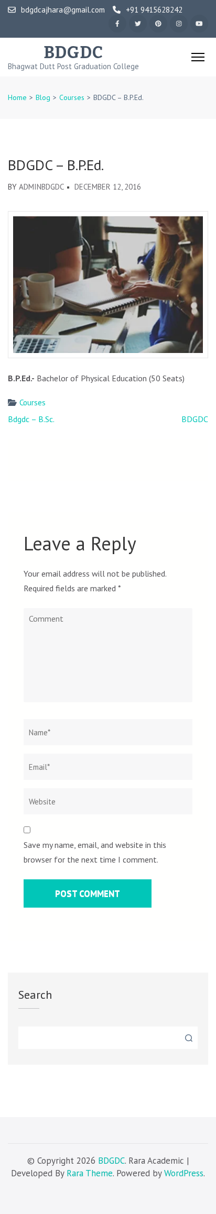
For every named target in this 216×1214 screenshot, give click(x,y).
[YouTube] (199, 23)
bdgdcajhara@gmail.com (63, 10)
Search (35, 994)
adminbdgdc (41, 187)
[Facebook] (117, 23)
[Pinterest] (158, 23)
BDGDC (73, 52)
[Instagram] (179, 23)
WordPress (183, 1173)
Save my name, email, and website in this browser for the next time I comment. (95, 852)
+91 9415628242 (154, 10)
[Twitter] (138, 23)
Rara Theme (90, 1173)
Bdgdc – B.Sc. (31, 419)
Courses (32, 402)
